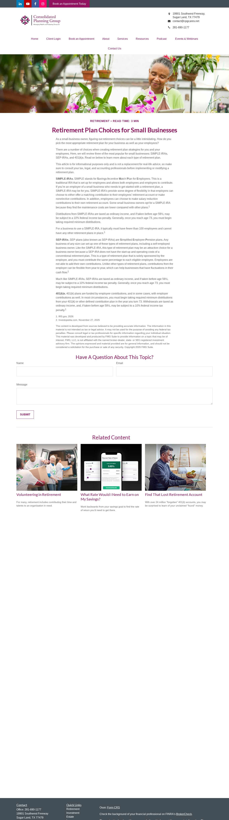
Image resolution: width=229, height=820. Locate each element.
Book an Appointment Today (69, 3)
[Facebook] (35, 4)
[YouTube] (28, 4)
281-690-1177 (33, 809)
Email (119, 363)
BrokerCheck (184, 814)
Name (20, 363)
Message (21, 384)
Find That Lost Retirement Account (173, 494)
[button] (34, 39)
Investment (72, 812)
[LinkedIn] (20, 4)
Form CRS (113, 807)
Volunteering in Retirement (38, 494)
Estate (70, 816)
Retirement (72, 809)
